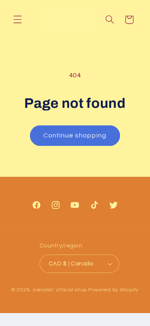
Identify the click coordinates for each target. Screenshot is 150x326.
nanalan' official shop (60, 290)
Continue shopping (75, 135)
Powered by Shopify (113, 290)
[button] (17, 19)
